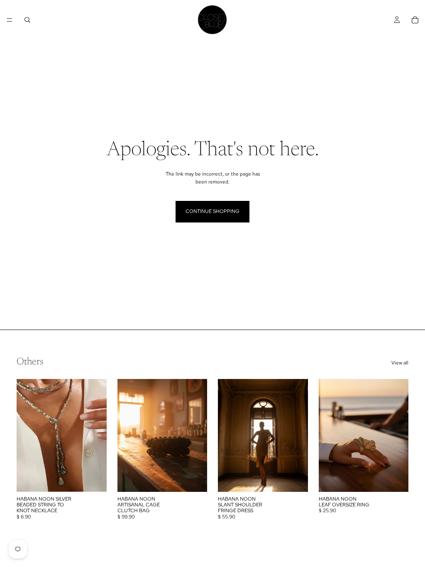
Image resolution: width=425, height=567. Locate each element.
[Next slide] (97, 435)
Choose (201, 478)
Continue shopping (212, 211)
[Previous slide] (26, 435)
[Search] (27, 20)
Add (100, 478)
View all (399, 362)
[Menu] (9, 19)
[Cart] (415, 20)
